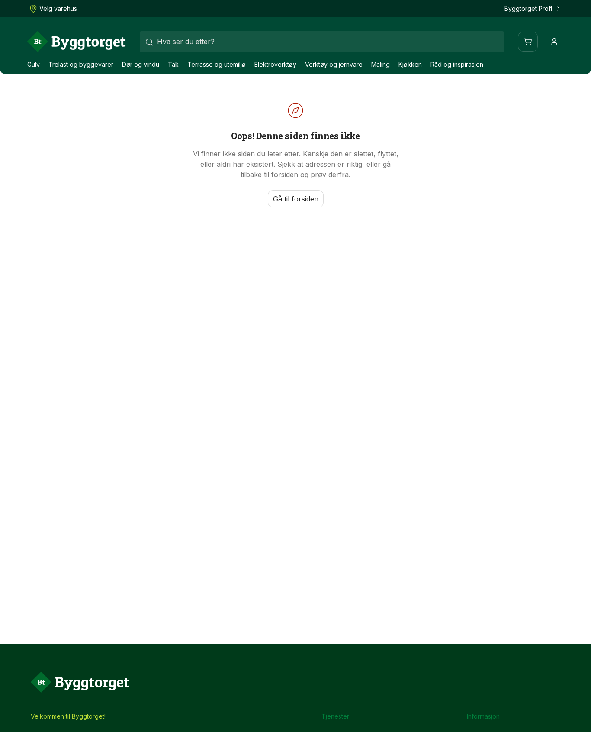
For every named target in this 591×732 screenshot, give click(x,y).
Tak (173, 64)
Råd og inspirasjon (456, 64)
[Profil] (554, 41)
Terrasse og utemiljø (216, 64)
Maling (380, 64)
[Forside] (76, 41)
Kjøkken (410, 64)
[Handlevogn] (528, 42)
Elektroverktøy (275, 64)
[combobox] (322, 41)
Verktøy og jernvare (334, 64)
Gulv (33, 64)
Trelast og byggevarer (80, 64)
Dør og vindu (140, 64)
